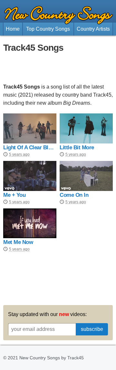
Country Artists (93, 29)
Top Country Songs (48, 29)
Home (13, 29)
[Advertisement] (58, 68)
